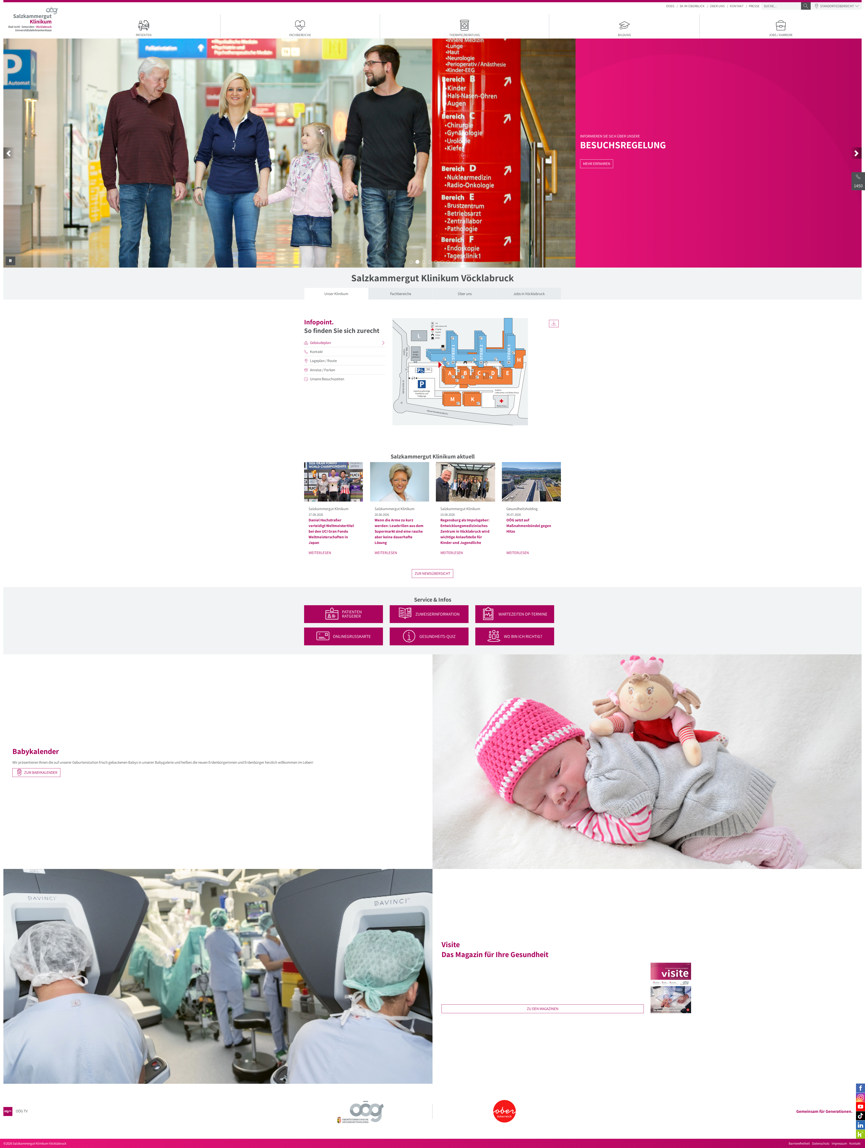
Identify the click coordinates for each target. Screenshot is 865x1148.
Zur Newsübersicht (432, 573)
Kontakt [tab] (316, 351)
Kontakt (737, 6)
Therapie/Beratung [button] (464, 35)
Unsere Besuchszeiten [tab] (327, 378)
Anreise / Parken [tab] (322, 369)
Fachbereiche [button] (300, 35)
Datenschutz (820, 1143)
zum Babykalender (40, 772)
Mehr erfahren (345, 163)
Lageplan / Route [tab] (323, 360)
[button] (9, 153)
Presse (754, 6)
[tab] (336, 294)
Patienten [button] (144, 35)
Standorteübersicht (837, 6)
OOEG (670, 6)
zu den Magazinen (542, 1008)
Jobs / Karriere (781, 35)
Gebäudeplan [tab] (320, 342)
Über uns (717, 6)
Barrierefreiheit (799, 1143)
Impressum (839, 1143)
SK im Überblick (692, 6)
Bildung (624, 35)
